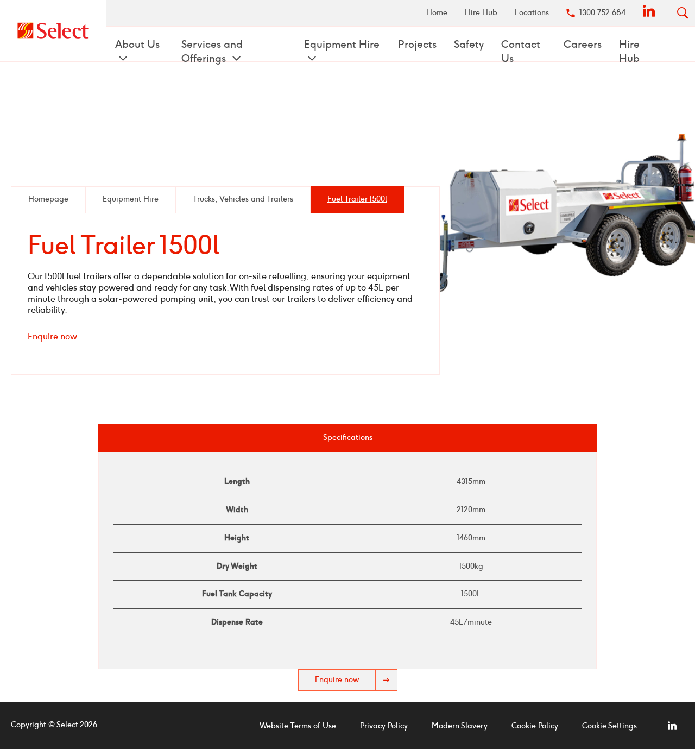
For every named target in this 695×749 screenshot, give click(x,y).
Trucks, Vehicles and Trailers (243, 199)
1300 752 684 (602, 12)
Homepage (48, 199)
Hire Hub (481, 12)
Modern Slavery (460, 726)
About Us (137, 44)
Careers (583, 44)
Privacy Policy (384, 726)
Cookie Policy (534, 726)
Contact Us (520, 51)
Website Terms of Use (298, 726)
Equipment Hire (342, 44)
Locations (532, 12)
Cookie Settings (609, 726)
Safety (469, 44)
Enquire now (52, 336)
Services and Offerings (212, 51)
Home (436, 12)
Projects (417, 44)
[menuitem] (436, 13)
